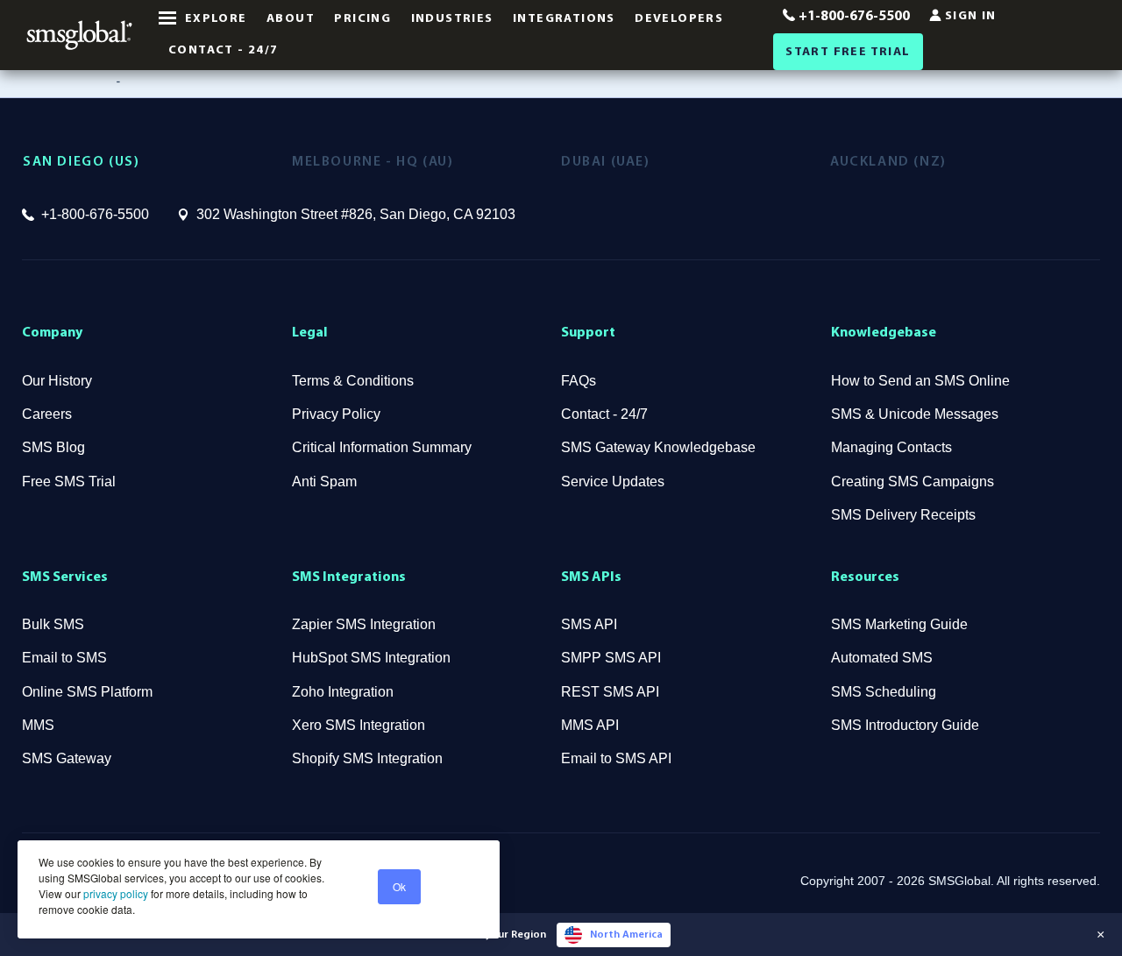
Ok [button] (399, 886)
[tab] (157, 162)
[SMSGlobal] (79, 35)
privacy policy (114, 893)
